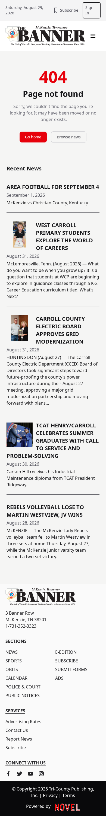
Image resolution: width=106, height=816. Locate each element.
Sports (13, 661)
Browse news (69, 136)
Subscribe (69, 10)
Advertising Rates (23, 722)
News (11, 652)
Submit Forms (71, 669)
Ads (59, 678)
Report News (18, 739)
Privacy (50, 795)
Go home (33, 136)
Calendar (16, 678)
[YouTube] (30, 773)
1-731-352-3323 (20, 626)
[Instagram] (41, 773)
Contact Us (16, 730)
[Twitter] (19, 773)
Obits (11, 669)
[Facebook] (8, 773)
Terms (68, 795)
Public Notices (22, 695)
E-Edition (66, 652)
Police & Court (22, 687)
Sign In (89, 10)
